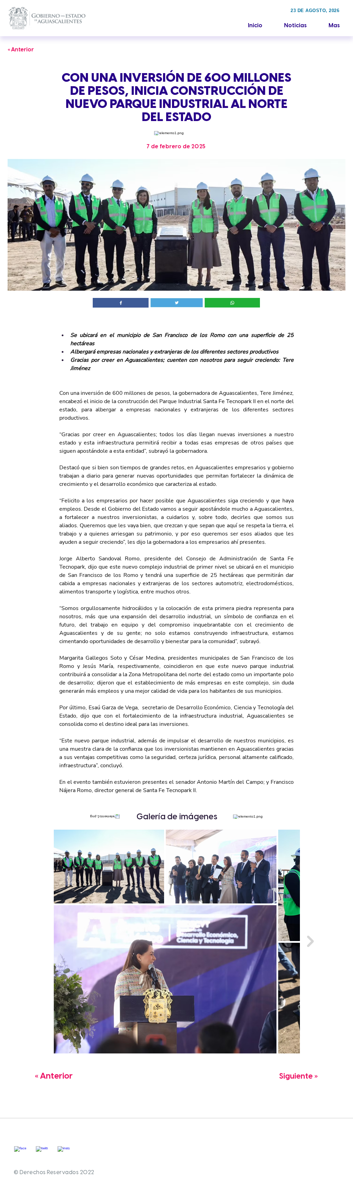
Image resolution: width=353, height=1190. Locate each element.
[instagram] (64, 1152)
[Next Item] (310, 941)
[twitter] (42, 1152)
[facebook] (20, 1152)
